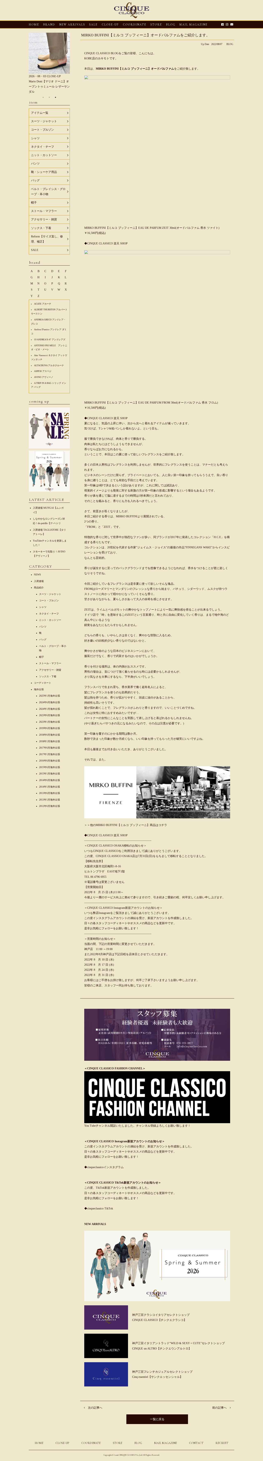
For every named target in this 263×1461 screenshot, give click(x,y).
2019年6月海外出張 (49, 728)
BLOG (229, 44)
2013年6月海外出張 (49, 793)
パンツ (42, 626)
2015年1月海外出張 (49, 773)
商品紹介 (39, 587)
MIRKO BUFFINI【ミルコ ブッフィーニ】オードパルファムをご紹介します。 (145, 35)
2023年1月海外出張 (49, 721)
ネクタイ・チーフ (49, 613)
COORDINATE (134, 24)
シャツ (42, 607)
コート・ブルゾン (49, 600)
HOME (34, 24)
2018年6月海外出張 (49, 734)
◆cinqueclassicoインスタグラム (104, 1167)
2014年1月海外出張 (49, 786)
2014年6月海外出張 (49, 780)
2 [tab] (49, 97)
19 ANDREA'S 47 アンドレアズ (49, 339)
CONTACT (196, 1443)
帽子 (41, 657)
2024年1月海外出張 (49, 708)
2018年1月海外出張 (49, 741)
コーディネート (42, 682)
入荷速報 (39, 581)
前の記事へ (219, 1407)
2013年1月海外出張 (49, 799)
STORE (156, 24)
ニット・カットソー (50, 620)
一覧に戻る (157, 1419)
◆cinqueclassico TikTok (98, 1208)
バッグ (42, 639)
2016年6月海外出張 (49, 760)
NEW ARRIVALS (72, 24)
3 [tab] (55, 97)
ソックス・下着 (47, 676)
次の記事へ (95, 1407)
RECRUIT (222, 1443)
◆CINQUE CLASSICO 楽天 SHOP (106, 243)
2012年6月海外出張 (49, 806)
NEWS (37, 574)
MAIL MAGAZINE (193, 24)
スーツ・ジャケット (50, 594)
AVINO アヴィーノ (43, 377)
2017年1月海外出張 (49, 754)
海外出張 (39, 689)
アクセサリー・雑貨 (50, 669)
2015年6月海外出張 (49, 767)
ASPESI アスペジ (42, 371)
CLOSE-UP (62, 1443)
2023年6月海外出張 (49, 715)
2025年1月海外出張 (49, 695)
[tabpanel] (49, 63)
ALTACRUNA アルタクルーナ (49, 365)
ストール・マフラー (50, 663)
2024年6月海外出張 (49, 702)
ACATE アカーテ (42, 304)
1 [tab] (43, 97)
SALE (93, 24)
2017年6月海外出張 (49, 747)
